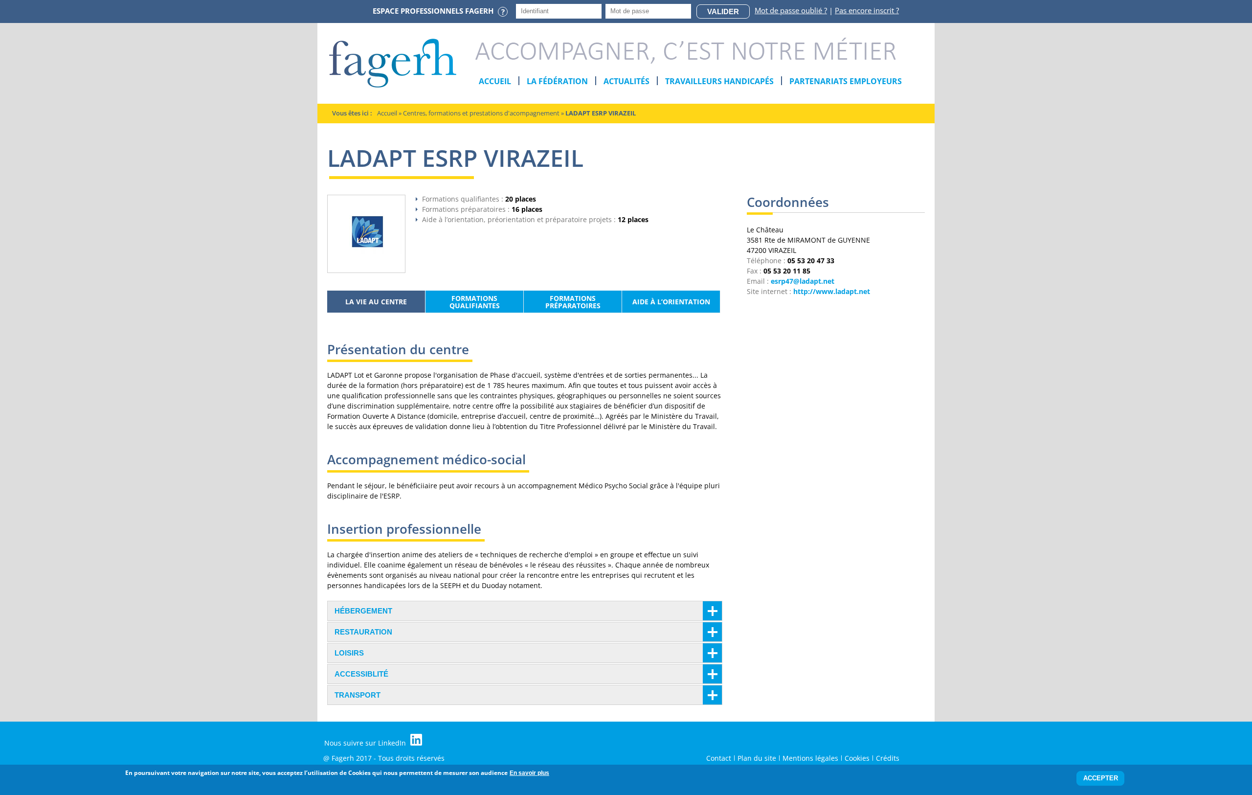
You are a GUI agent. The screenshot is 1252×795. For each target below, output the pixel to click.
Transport (357, 695)
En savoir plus (529, 773)
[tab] (524, 611)
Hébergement (363, 611)
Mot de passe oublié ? (791, 10)
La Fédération (557, 81)
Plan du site (757, 758)
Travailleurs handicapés (719, 81)
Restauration (363, 632)
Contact (718, 758)
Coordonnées (788, 204)
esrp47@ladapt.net (802, 281)
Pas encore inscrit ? (867, 10)
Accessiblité (361, 674)
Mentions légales (810, 758)
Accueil (495, 81)
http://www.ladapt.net (831, 291)
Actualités (626, 81)
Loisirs (349, 653)
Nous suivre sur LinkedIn (366, 743)
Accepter (1100, 778)
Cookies (857, 758)
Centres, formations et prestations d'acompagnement (481, 113)
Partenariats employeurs (845, 81)
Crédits (887, 758)
